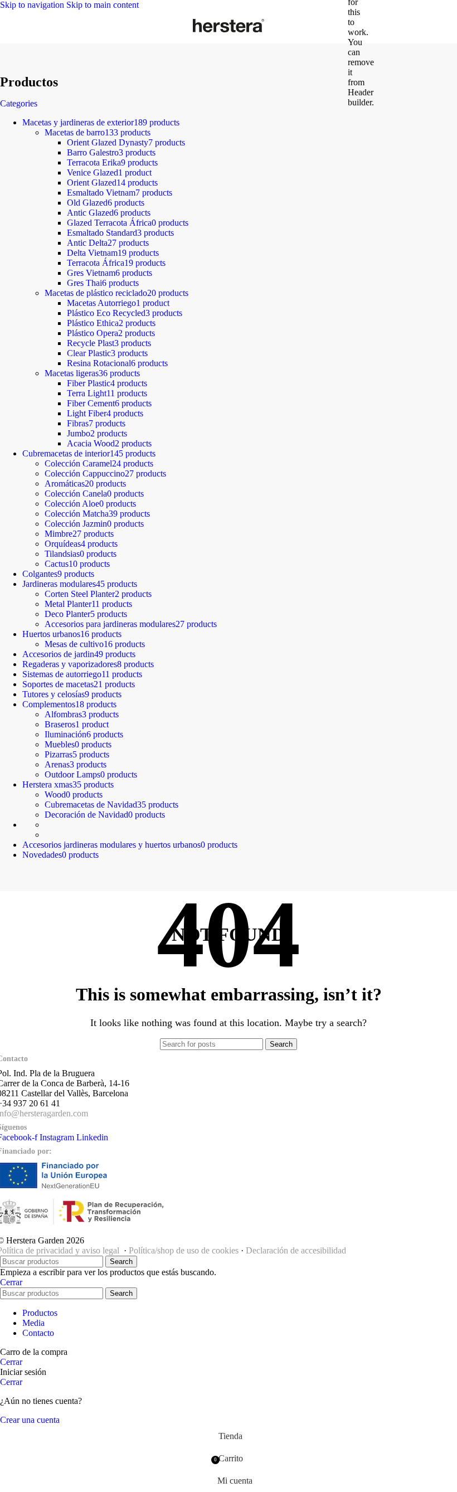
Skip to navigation (33, 4)
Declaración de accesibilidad (296, 1250)
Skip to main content (102, 4)
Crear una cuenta (30, 1420)
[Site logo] (228, 32)
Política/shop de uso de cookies (184, 1250)
